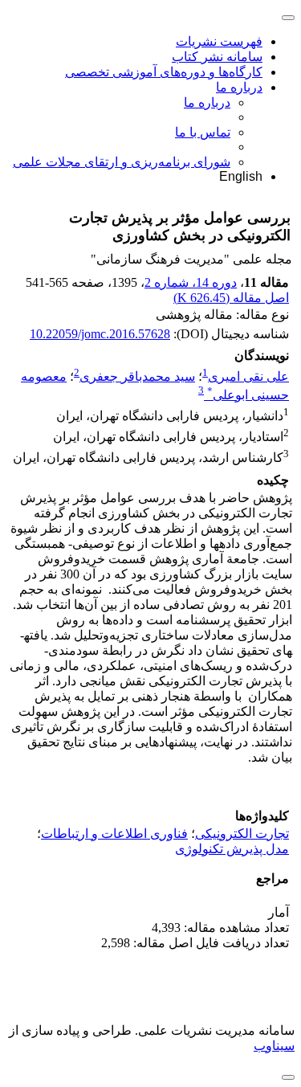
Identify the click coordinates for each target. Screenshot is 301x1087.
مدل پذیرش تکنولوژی (232, 849)
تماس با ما (202, 132)
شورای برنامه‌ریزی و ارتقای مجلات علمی (121, 162)
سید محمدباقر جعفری (137, 376)
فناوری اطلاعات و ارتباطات (114, 833)
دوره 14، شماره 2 (190, 282)
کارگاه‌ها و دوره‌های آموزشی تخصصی (163, 72)
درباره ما (239, 87)
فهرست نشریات (219, 41)
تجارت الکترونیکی (242, 833)
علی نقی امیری (248, 376)
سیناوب (274, 1045)
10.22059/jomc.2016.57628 (100, 334)
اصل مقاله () (231, 297)
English (240, 176)
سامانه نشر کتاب (217, 56)
